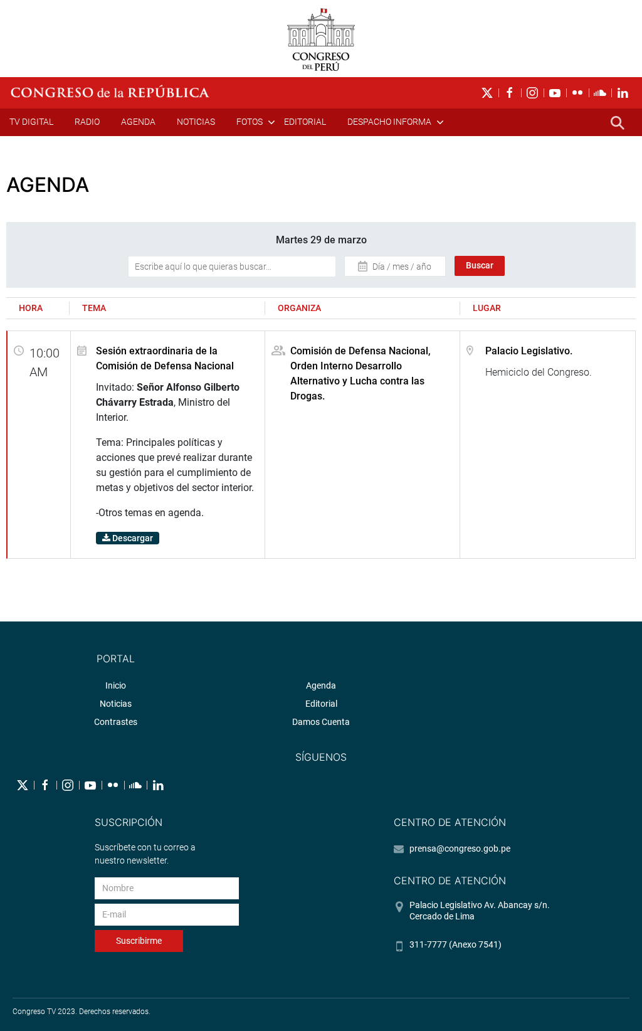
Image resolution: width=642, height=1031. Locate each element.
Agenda (138, 122)
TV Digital (31, 122)
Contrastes (115, 722)
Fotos (249, 122)
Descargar (131, 538)
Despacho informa (389, 122)
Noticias (196, 122)
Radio (87, 122)
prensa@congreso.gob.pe (459, 848)
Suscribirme (139, 941)
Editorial (305, 122)
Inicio (115, 685)
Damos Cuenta (321, 722)
